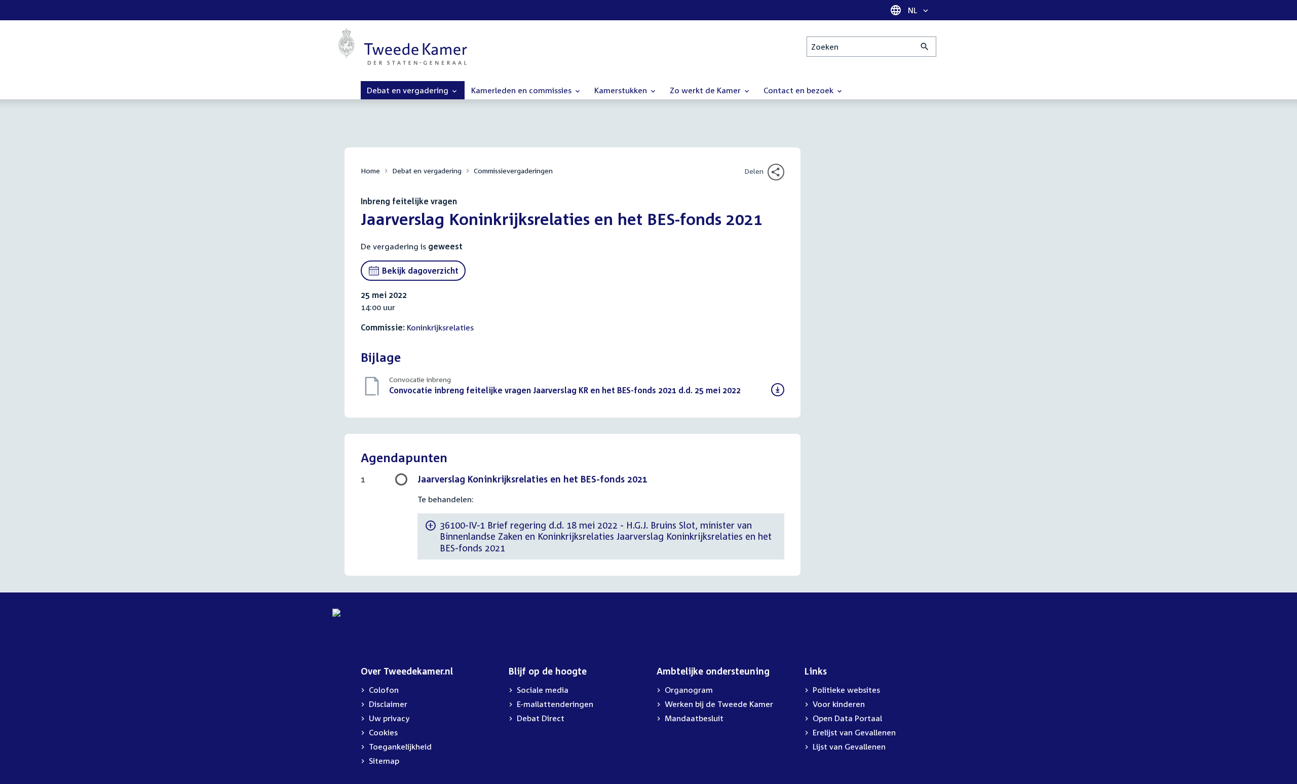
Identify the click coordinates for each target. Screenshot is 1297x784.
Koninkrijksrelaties (440, 327)
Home (370, 170)
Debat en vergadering (427, 170)
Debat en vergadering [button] (408, 90)
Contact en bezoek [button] (799, 90)
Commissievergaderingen (513, 170)
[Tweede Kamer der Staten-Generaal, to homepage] (402, 46)
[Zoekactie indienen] (924, 46)
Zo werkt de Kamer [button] (706, 90)
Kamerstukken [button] (621, 90)
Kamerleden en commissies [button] (522, 90)
